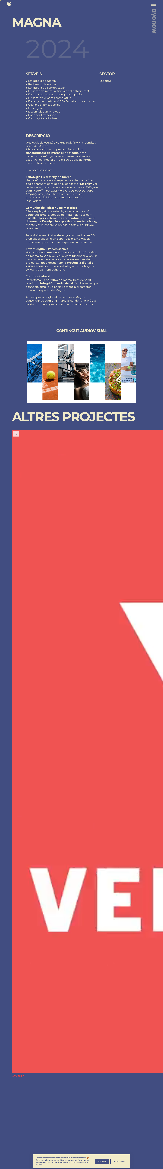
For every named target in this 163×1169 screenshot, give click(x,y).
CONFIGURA (119, 1161)
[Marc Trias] (9, 4)
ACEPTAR (102, 1161)
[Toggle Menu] (153, 4)
